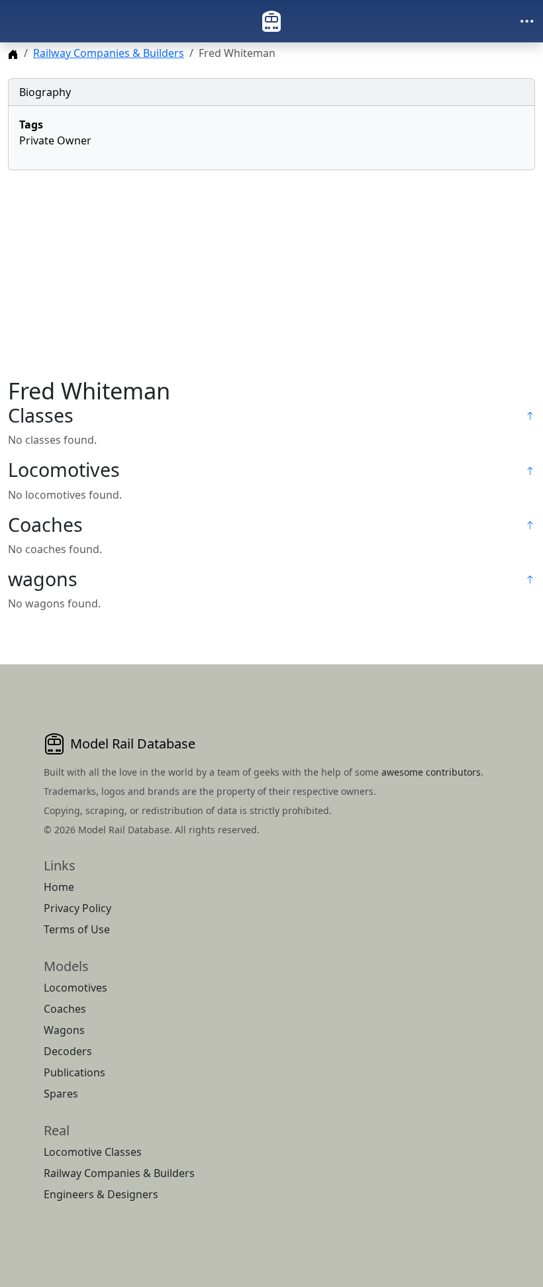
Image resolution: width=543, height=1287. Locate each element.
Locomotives (75, 987)
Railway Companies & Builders (108, 53)
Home (59, 887)
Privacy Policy (77, 908)
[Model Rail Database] (271, 21)
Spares (61, 1093)
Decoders (68, 1051)
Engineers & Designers (101, 1194)
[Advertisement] (271, 273)
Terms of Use (77, 929)
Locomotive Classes (93, 1152)
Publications (74, 1072)
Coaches (65, 1009)
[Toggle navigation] (527, 21)
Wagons (64, 1030)
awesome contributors (431, 772)
